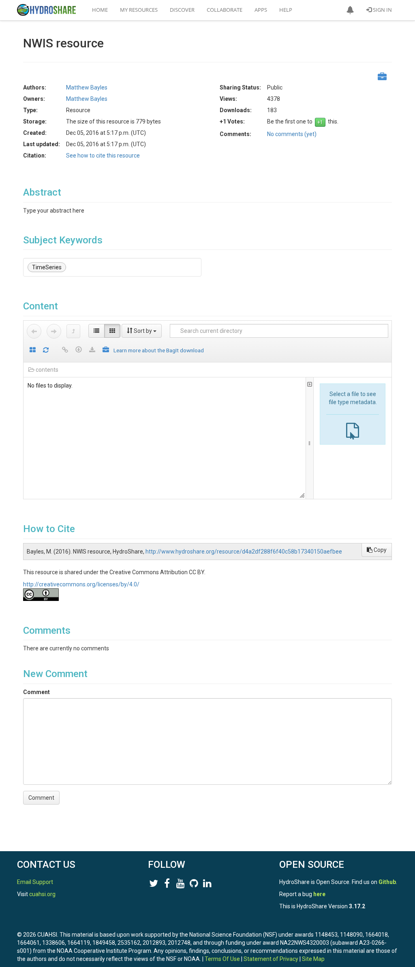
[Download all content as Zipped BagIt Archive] (106, 350)
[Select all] (33, 350)
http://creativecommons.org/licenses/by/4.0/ (81, 584)
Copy (379, 550)
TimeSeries (47, 267)
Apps (261, 9)
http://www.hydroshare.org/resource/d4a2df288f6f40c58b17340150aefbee (243, 551)
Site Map (313, 959)
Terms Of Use (222, 959)
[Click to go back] (34, 331)
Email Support (35, 882)
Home (100, 9)
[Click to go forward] (54, 331)
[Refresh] (45, 350)
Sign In (382, 9)
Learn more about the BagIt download (158, 350)
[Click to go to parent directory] (73, 331)
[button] (350, 10)
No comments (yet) (292, 134)
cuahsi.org (42, 894)
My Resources (139, 9)
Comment (36, 692)
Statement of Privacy (271, 959)
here (319, 894)
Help (285, 9)
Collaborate (224, 9)
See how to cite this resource (103, 155)
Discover (182, 9)
